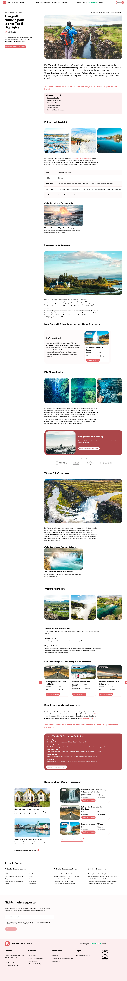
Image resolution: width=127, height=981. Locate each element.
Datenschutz (56, 961)
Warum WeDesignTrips (35, 964)
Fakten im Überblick (53, 98)
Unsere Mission (32, 956)
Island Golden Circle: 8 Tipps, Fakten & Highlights (60, 228)
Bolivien (7, 874)
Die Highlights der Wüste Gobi (97, 879)
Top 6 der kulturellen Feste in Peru (64, 874)
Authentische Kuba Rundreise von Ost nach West (102, 876)
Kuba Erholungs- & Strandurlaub (14, 876)
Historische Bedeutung (54, 100)
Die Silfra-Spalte (52, 103)
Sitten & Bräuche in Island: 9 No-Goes (27, 809)
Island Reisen (19, 12)
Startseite (7, 12)
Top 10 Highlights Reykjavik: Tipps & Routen (28, 839)
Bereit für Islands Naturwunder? (56, 110)
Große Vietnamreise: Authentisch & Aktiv (100, 883)
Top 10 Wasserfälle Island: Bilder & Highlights (58, 571)
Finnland (31, 879)
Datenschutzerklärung (21, 922)
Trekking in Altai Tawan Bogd (97, 874)
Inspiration (12, 12)
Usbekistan (32, 883)
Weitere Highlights (52, 107)
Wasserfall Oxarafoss (53, 105)
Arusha (7, 883)
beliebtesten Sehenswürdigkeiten (81, 158)
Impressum (55, 956)
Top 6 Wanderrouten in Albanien (63, 879)
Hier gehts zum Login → (83, 956)
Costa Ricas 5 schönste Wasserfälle (64, 883)
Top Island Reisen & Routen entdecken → (106, 12)
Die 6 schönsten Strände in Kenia (63, 881)
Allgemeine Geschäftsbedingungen (62, 958)
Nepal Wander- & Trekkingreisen (14, 881)
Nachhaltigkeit (32, 961)
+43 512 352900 (9, 962)
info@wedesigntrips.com (12, 965)
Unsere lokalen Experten (35, 958)
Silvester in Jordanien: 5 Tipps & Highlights (66, 876)
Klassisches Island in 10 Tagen (92, 824)
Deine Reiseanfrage (86, 718)
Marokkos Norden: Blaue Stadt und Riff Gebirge (102, 881)
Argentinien (32, 881)
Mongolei (7, 879)
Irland (30, 876)
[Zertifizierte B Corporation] (110, 955)
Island (96, 714)
